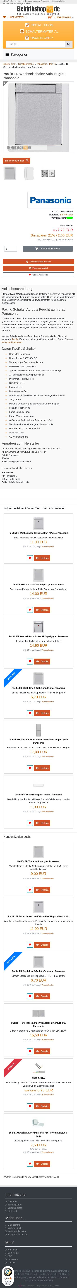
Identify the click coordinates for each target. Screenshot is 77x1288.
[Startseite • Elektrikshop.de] (38, 10)
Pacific (15, 339)
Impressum (13, 1259)
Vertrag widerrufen (16, 1231)
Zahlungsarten (14, 1204)
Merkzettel (17, 17)
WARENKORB (64, 17)
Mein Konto (13, 1253)
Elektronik (64, 1274)
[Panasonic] (50, 200)
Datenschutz (13, 1225)
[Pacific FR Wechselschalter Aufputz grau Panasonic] (38, 152)
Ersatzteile (52, 1274)
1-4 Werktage (66, 214)
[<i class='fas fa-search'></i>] (69, 44)
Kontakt (11, 1262)
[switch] (8, 1283)
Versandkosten (65, 239)
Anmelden (13, 1249)
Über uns (12, 1201)
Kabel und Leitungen (12, 342)
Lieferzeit (12, 1211)
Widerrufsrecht (14, 1228)
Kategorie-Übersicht (17, 1234)
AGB (10, 1256)
